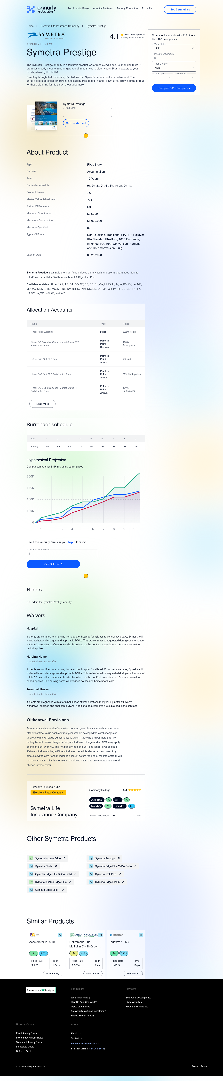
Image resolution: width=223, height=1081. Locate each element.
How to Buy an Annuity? (83, 1015)
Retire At (181, 73)
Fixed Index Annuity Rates (29, 1037)
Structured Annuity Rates (29, 1042)
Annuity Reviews (103, 8)
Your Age (159, 73)
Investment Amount (39, 549)
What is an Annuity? (81, 997)
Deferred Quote (24, 1051)
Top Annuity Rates (78, 8)
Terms (195, 1066)
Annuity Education (127, 8)
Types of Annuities (80, 1006)
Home (30, 26)
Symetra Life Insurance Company (60, 26)
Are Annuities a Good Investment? (88, 1011)
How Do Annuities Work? (84, 1002)
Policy (204, 1066)
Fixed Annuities (134, 1002)
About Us (147, 8)
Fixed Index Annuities (137, 1006)
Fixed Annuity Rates (26, 1033)
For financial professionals (85, 1043)
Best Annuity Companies (138, 997)
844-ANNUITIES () (88, 1048)
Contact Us (76, 1038)
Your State (159, 44)
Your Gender (160, 63)
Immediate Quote (25, 1046)
